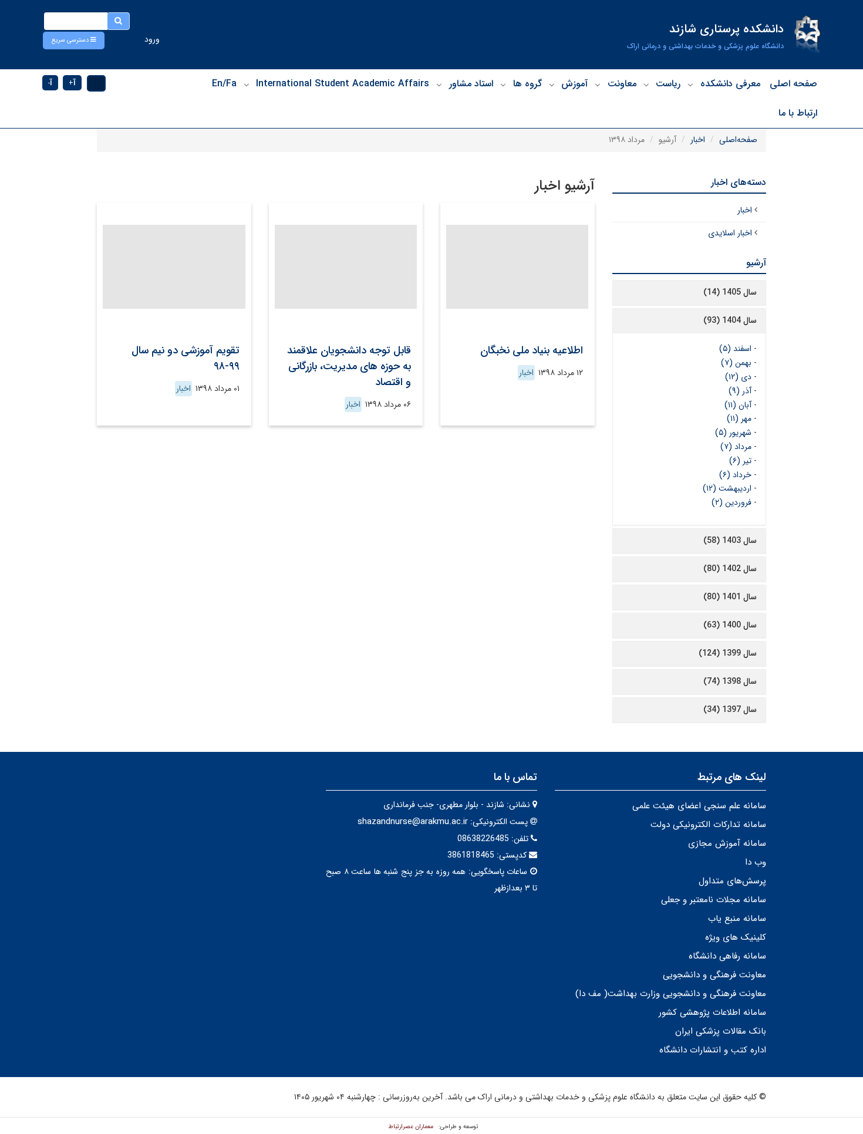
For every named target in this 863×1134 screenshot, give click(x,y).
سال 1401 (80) (730, 596)
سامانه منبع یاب (737, 919)
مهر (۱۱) (739, 418)
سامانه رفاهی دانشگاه (727, 956)
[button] (73, 40)
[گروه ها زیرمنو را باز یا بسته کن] (503, 84)
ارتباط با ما (797, 113)
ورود (152, 39)
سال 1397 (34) (730, 709)
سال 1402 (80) (730, 568)
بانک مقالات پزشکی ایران (720, 1031)
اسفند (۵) (735, 348)
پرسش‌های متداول (732, 881)
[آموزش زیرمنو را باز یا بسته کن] (552, 84)
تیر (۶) (740, 460)
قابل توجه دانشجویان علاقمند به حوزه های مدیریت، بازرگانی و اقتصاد (349, 366)
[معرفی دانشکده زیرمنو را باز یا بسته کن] (690, 84)
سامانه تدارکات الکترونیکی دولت (708, 825)
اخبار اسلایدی (730, 233)
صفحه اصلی (793, 83)
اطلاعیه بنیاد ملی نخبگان (531, 350)
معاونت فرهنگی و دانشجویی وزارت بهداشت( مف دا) (670, 994)
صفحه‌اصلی (738, 139)
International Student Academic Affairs (342, 83)
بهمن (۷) (736, 362)
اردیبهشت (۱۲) (727, 488)
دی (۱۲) (738, 376)
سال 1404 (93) (730, 320)
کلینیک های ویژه (735, 937)
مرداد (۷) (735, 446)
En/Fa (224, 83)
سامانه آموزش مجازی (727, 843)
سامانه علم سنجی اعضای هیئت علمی (699, 806)
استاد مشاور (471, 83)
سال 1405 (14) (730, 292)
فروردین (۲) (731, 502)
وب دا (755, 862)
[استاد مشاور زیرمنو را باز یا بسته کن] (439, 84)
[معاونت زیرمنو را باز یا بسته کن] (597, 84)
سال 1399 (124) (728, 653)
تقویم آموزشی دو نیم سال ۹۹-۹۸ (186, 358)
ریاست (668, 83)
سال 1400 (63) (730, 625)
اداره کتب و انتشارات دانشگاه (712, 1050)
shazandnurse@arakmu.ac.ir (413, 822)
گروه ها (527, 83)
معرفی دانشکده (730, 83)
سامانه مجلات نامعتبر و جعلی (713, 900)
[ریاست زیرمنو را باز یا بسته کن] (646, 84)
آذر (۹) (740, 390)
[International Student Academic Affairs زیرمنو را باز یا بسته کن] (246, 84)
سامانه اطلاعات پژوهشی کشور (712, 1012)
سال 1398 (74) (730, 681)
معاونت (622, 83)
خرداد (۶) (735, 474)
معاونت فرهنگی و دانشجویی (714, 975)
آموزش (574, 83)
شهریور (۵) (733, 432)
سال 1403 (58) (730, 540)
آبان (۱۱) (737, 405)
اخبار (697, 139)
